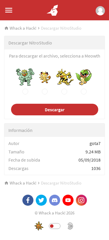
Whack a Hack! (23, 28)
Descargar (55, 109)
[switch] (54, 226)
